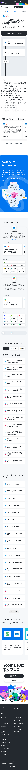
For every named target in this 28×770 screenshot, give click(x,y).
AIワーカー (4, 717)
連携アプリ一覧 (5, 743)
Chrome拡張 (17, 717)
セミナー (3, 751)
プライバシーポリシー (16, 760)
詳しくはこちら (8, 3)
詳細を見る (5, 136)
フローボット (5, 720)
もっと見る (14, 612)
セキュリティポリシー (11, 761)
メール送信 (17, 720)
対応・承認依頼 (18, 723)
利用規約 (9, 760)
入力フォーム (5, 726)
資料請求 (14, 680)
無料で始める (14, 676)
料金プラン (4, 746)
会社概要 (4, 760)
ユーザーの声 (5, 748)
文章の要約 (4, 732)
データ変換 (17, 726)
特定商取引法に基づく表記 (7, 763)
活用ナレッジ (5, 754)
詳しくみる (14, 239)
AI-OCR (3, 729)
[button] (25, 7)
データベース (5, 735)
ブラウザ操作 (17, 729)
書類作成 (16, 732)
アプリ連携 (4, 723)
